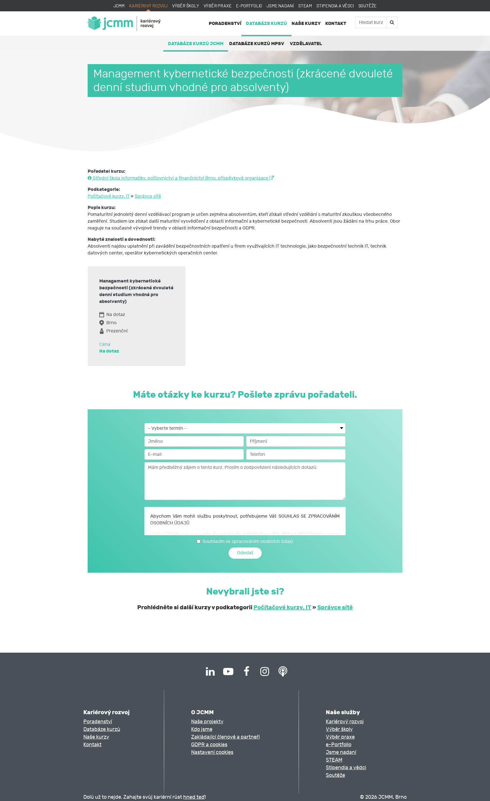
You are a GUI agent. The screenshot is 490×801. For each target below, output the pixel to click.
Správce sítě (148, 196)
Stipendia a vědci (335, 5)
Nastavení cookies (212, 752)
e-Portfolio (249, 5)
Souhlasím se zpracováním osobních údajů (247, 541)
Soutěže (367, 5)
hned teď (194, 797)
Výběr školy (185, 5)
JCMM (118, 5)
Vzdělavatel (306, 43)
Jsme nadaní (280, 5)
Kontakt (335, 23)
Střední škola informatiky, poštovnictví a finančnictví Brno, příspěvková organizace (180, 178)
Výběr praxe (218, 5)
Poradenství (225, 23)
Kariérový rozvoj (148, 5)
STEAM (305, 5)
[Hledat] (392, 22)
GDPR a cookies (209, 745)
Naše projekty (207, 722)
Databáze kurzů (266, 23)
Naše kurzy (306, 23)
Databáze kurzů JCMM (195, 43)
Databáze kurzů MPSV (256, 43)
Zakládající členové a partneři (225, 737)
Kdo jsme (201, 729)
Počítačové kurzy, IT (109, 196)
